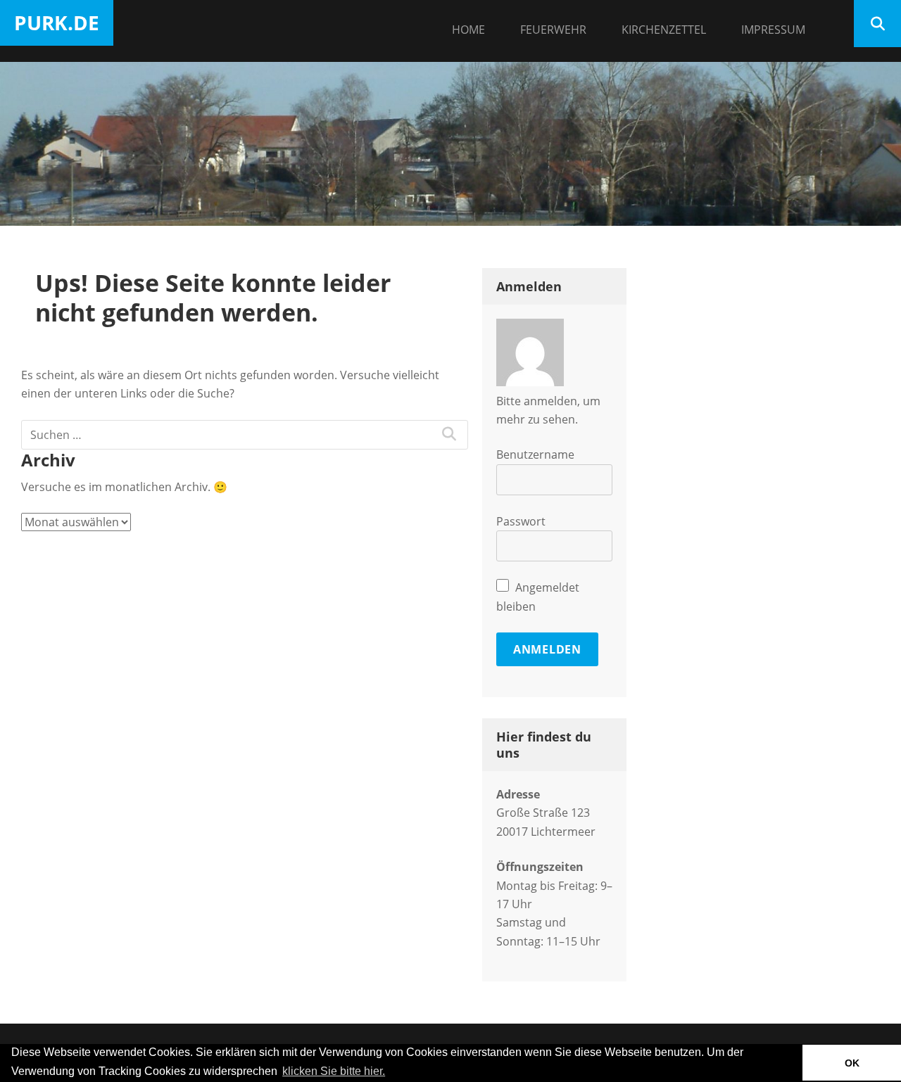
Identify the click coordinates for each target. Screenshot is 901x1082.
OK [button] (852, 1063)
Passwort (521, 521)
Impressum (773, 29)
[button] (392, 1072)
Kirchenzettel (664, 29)
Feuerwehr (553, 29)
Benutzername (535, 454)
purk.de (56, 22)
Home (468, 29)
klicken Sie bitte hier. (333, 1071)
